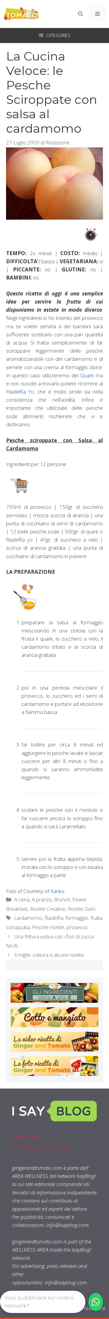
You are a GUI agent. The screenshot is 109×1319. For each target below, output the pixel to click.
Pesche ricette (48, 927)
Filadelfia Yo (20, 391)
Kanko (57, 891)
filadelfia (54, 917)
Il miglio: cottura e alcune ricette (49, 954)
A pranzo (42, 899)
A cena (21, 899)
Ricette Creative (47, 908)
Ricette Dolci (81, 908)
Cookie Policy (27, 1136)
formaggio (77, 917)
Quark (87, 375)
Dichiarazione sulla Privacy (41, 1147)
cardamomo (28, 917)
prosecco (77, 927)
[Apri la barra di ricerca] (80, 13)
